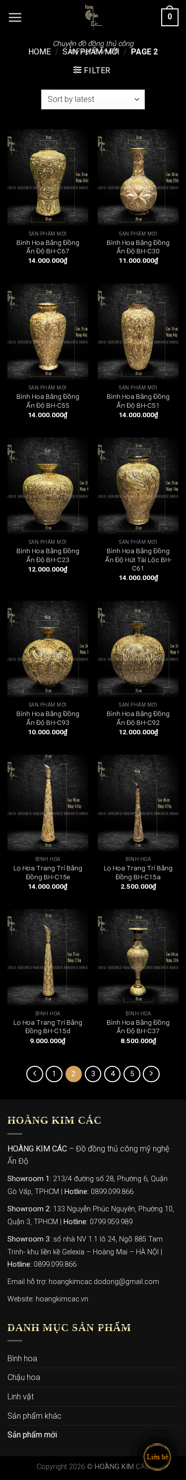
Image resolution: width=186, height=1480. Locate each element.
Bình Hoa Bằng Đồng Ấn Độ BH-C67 (47, 247)
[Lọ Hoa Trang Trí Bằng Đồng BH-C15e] (47, 803)
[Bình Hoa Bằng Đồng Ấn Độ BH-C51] (138, 332)
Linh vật (20, 1396)
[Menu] (14, 17)
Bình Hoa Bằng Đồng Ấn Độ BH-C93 (47, 718)
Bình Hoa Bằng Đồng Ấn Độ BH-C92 (138, 718)
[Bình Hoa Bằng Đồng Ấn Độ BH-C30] (138, 177)
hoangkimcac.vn (62, 1299)
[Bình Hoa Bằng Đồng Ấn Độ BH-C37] (138, 957)
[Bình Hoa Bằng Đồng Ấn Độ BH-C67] (47, 177)
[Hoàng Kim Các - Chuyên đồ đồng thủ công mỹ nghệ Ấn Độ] (93, 17)
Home (39, 51)
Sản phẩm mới (32, 1434)
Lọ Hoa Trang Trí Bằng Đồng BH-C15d (47, 1026)
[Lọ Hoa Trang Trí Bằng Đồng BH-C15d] (47, 957)
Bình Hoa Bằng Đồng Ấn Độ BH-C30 (138, 247)
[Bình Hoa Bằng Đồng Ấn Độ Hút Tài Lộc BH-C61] (138, 485)
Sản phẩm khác (34, 1416)
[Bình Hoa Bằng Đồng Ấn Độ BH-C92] (138, 649)
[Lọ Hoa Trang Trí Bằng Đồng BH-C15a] (138, 803)
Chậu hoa (23, 1377)
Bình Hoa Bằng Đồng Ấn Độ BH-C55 (47, 400)
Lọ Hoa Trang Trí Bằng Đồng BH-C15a (138, 872)
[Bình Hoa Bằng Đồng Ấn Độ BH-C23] (47, 485)
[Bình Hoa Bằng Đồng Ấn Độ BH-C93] (47, 649)
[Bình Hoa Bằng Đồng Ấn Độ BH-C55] (47, 332)
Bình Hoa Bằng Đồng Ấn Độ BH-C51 (138, 400)
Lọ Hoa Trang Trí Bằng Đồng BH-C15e (47, 872)
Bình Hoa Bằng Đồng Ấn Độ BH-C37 (138, 1026)
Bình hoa (22, 1358)
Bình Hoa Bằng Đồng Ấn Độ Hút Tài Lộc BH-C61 (138, 559)
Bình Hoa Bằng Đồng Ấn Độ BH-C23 (47, 555)
